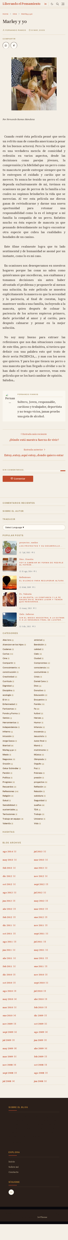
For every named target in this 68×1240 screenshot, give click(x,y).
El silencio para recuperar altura (41, 581)
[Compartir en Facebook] (14, 45)
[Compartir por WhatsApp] (6, 45)
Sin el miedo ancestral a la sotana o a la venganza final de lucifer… (42, 619)
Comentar (19, 478)
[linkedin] (45, 4)
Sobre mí (14, 1167)
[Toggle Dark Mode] (52, 4)
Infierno (30, 614)
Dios (21, 559)
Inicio (12, 1161)
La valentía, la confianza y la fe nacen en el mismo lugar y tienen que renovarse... (41, 599)
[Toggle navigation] (62, 3)
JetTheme (42, 1217)
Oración (29, 559)
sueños (34, 542)
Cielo (22, 614)
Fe (20, 594)
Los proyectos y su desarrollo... (41, 546)
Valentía (27, 594)
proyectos (24, 542)
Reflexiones (25, 577)
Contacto (13, 1172)
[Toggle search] (57, 4)
